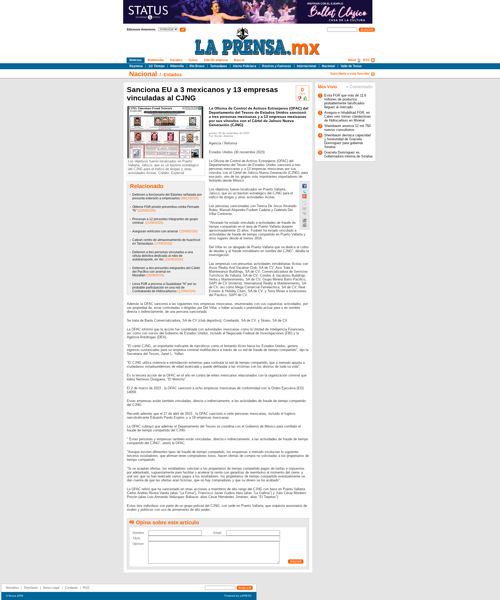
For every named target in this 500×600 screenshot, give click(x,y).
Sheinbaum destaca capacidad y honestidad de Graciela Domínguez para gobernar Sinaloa (347, 141)
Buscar (239, 60)
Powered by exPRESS (238, 595)
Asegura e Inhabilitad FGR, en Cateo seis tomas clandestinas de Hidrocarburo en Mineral (347, 116)
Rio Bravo (197, 66)
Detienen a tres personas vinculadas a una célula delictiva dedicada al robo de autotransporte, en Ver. (162, 255)
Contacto (71, 588)
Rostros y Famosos (276, 66)
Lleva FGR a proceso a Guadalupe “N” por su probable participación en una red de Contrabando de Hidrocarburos (164, 287)
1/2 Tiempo (156, 66)
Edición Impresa (216, 60)
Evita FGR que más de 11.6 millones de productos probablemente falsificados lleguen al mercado (345, 101)
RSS (366, 60)
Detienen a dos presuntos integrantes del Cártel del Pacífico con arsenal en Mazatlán (166, 271)
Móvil (352, 60)
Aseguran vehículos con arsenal (155, 231)
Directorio (31, 588)
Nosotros (12, 588)
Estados (173, 74)
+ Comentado (359, 87)
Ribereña (177, 66)
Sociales (176, 60)
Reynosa (136, 66)
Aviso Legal (51, 588)
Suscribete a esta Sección (349, 73)
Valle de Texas (351, 66)
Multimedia (156, 60)
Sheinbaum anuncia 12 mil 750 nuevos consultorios (347, 128)
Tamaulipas (218, 66)
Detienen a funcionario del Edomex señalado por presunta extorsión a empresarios (167, 196)
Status (193, 60)
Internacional (306, 66)
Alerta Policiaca (244, 66)
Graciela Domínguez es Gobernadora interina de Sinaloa (348, 154)
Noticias (135, 60)
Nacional (328, 66)
